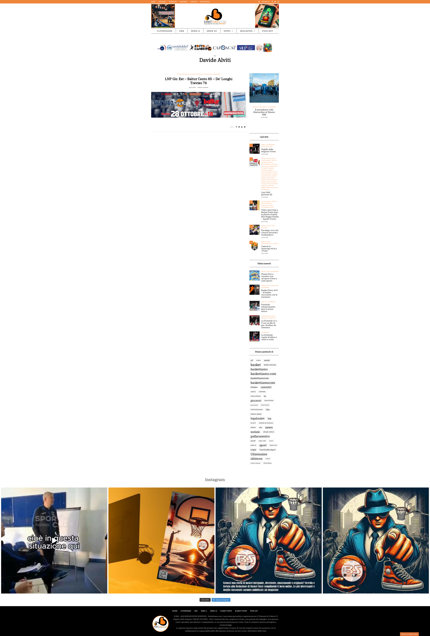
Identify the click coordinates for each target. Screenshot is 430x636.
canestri (266, 387)
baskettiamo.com (263, 373)
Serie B (276, 243)
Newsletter (204, 2)
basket (256, 364)
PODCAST (267, 31)
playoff (253, 441)
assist (267, 360)
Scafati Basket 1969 (266, 115)
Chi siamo (162, 2)
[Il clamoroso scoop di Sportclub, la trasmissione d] (54, 541)
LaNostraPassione (257, 409)
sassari (271, 441)
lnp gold (253, 423)
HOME (174, 611)
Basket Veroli (272, 172)
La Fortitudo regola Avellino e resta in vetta (269, 337)
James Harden (268, 400)
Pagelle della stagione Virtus (268, 150)
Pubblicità (173, 2)
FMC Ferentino (266, 174)
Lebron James (256, 414)
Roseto (257, 115)
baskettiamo (259, 369)
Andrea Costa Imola (268, 158)
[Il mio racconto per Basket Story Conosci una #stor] (269, 541)
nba (260, 427)
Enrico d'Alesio (203, 87)
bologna (254, 387)
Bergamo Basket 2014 (265, 109)
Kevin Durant (265, 405)
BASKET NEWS (226, 611)
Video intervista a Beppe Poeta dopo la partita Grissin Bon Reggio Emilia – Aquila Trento (270, 214)
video (272, 207)
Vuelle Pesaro (275, 118)
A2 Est (179, 74)
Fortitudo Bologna (275, 111)
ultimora (256, 458)
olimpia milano (268, 432)
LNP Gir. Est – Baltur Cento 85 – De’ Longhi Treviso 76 (198, 81)
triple (253, 449)
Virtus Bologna (266, 146)
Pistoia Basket (275, 112)
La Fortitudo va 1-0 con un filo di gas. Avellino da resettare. (269, 324)
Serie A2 (212, 31)
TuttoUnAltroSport (267, 449)
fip (265, 396)
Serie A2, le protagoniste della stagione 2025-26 (268, 122)
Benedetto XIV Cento (189, 74)
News (227, 31)
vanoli (268, 459)
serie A (253, 445)
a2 (252, 360)
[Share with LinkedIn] (242, 127)
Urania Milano (263, 118)
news (269, 427)
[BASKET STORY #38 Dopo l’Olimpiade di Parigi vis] (161, 541)
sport (263, 445)
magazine (274, 285)
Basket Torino (260, 107)
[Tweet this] (239, 127)
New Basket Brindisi (262, 112)
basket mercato (270, 365)
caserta (253, 392)
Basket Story (266, 285)
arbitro (258, 360)
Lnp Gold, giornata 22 (266, 193)
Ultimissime (164, 31)
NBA (181, 31)
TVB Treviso (207, 74)
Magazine (246, 31)
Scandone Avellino (271, 116)
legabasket (257, 418)
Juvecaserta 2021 (267, 243)
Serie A (195, 31)
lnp (269, 418)
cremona (262, 391)
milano (253, 427)
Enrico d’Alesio (256, 396)
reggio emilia (262, 441)
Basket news (265, 225)
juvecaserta (254, 405)
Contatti (194, 2)
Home (153, 2)
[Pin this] (244, 127)
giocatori (256, 400)
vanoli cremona (255, 463)
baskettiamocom (260, 378)
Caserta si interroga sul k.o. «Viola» (269, 248)
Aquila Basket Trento (269, 160)
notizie (255, 432)
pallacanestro (260, 436)
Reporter (183, 2)
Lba (268, 409)
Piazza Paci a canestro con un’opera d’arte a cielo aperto (269, 277)
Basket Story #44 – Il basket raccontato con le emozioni (269, 293)
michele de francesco (266, 423)
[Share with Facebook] (236, 127)
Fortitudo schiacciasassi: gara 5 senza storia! (268, 307)
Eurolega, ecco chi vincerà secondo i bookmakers (269, 232)
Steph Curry (273, 445)
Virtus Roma (267, 463)
